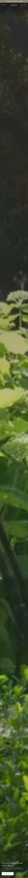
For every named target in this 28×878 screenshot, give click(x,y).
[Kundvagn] (25, 4)
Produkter (5, 4)
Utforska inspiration (20, 873)
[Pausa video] (25, 875)
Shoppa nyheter (8, 873)
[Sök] (22, 4)
